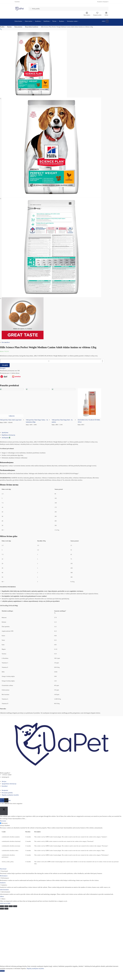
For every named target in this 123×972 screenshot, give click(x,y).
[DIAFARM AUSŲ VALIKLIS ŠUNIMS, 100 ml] (89, 403)
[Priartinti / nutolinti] (15, 906)
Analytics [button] (3, 882)
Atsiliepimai (6, 437)
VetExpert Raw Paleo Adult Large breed (10, 420)
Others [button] (2, 896)
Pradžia (2, 27)
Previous (4, 342)
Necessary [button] (3, 821)
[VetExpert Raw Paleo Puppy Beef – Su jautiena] (63, 403)
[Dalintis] (6, 906)
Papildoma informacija (8, 435)
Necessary (4, 823)
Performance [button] (4, 876)
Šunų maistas (18, 27)
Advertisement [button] (4, 889)
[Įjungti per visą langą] (11, 906)
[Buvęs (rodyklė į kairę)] (2, 909)
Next (8, 342)
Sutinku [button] (2, 971)
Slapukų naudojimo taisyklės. (35, 968)
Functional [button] (3, 869)
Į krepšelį (5, 365)
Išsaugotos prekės (97, 15)
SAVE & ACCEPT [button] (5, 903)
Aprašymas (5, 432)
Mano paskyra (87, 15)
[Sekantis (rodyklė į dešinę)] (6, 909)
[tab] (62, 432)
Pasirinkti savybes (11, 427)
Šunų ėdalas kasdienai (31, 27)
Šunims (9, 27)
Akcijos (106, 15)
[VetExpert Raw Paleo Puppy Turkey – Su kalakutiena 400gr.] (37, 403)
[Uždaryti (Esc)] (2, 906)
